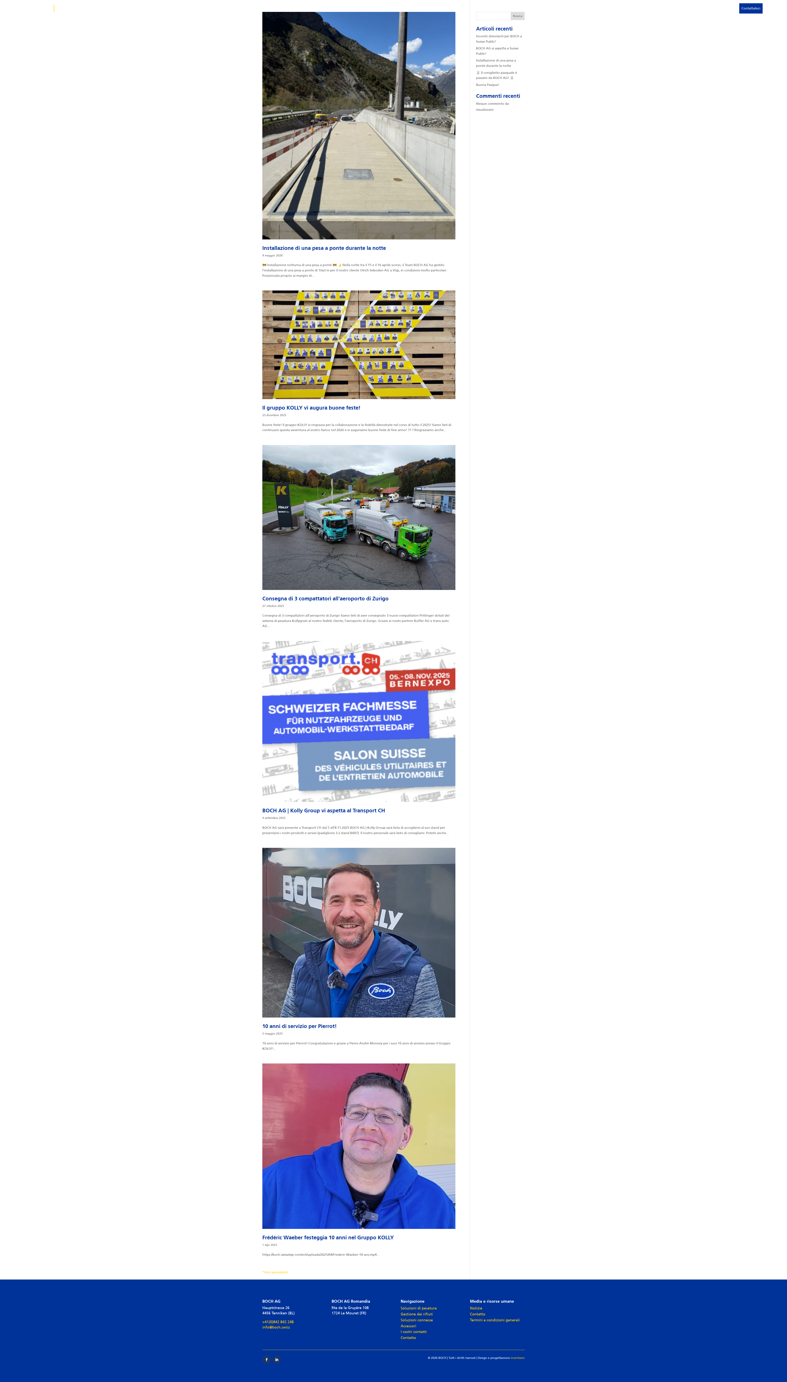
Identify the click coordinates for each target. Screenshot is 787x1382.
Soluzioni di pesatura (614, 8)
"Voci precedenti (275, 1272)
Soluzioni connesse (681, 8)
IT (768, 8)
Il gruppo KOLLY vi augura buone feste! (311, 408)
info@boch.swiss (276, 1327)
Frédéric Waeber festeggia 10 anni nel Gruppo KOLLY (328, 1237)
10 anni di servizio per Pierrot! (299, 1026)
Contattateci (751, 8)
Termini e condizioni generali (495, 1320)
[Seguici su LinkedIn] (277, 1359)
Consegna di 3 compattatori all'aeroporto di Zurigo (325, 598)
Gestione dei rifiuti (648, 8)
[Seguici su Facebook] (266, 1359)
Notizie (476, 1308)
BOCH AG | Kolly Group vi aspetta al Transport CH (323, 810)
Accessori (706, 8)
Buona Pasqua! (487, 85)
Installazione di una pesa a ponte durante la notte (324, 248)
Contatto (408, 1337)
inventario (518, 1358)
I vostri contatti (414, 1332)
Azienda (724, 8)
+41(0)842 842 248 (278, 1322)
